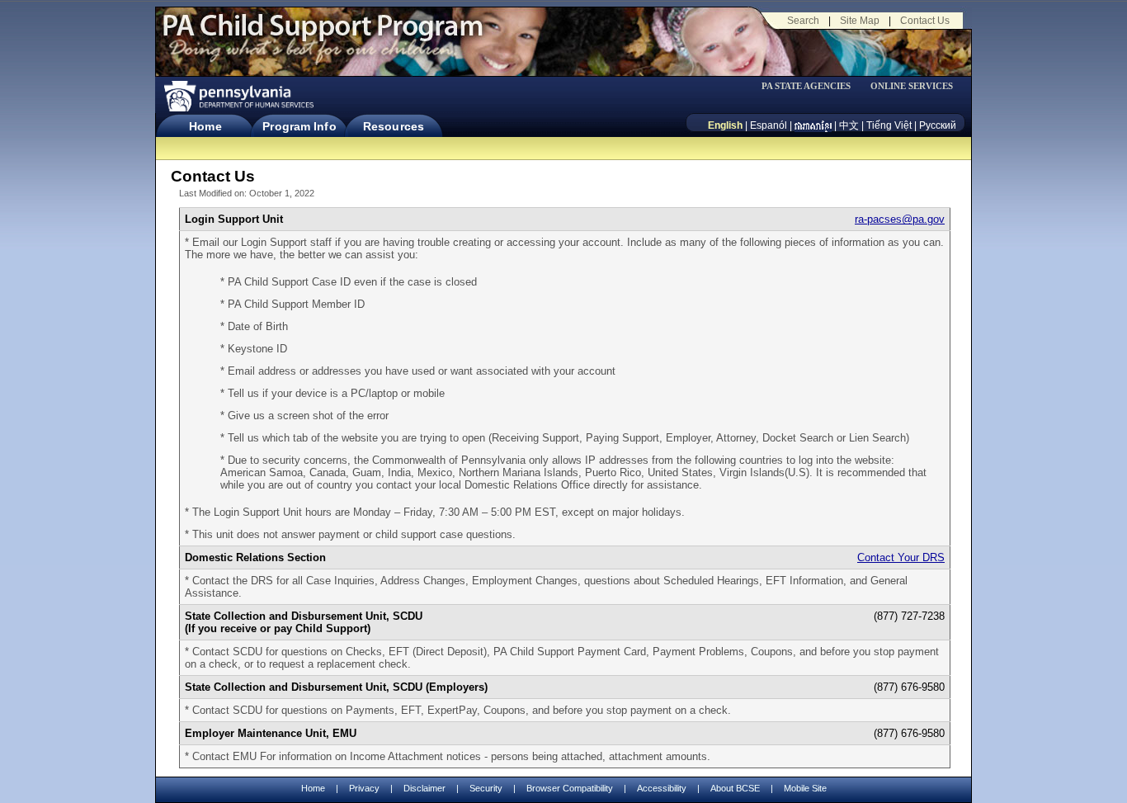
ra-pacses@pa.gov (900, 219)
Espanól (768, 125)
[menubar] (812, 86)
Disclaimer (424, 788)
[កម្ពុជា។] (813, 125)
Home (205, 126)
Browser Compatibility (569, 788)
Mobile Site (805, 788)
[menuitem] (812, 86)
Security (485, 788)
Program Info (299, 126)
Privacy (364, 788)
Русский (937, 125)
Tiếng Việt (889, 125)
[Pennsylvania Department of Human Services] (237, 96)
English (725, 125)
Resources (393, 126)
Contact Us (925, 20)
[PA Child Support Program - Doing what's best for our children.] (322, 35)
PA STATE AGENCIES (806, 86)
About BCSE (735, 788)
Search (803, 20)
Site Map (859, 20)
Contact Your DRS (901, 557)
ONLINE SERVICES (911, 86)
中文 (849, 125)
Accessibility (661, 788)
